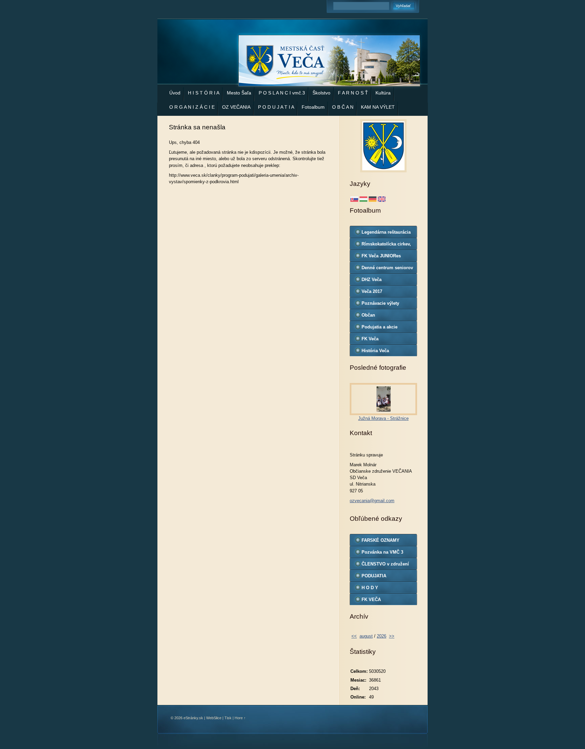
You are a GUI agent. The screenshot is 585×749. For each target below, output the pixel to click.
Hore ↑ (240, 718)
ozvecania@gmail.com (372, 500)
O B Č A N (342, 107)
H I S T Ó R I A (203, 92)
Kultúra (383, 92)
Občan (368, 315)
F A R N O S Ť (353, 92)
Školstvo (321, 92)
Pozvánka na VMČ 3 (382, 552)
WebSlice (213, 718)
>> (391, 636)
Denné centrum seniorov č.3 (387, 269)
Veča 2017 (372, 291)
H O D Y (370, 587)
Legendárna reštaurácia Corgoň (386, 234)
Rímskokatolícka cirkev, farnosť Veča (386, 245)
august (366, 636)
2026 (381, 636)
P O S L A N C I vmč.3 (282, 92)
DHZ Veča (372, 279)
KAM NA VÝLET (378, 107)
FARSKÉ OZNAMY (380, 540)
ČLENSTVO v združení (385, 563)
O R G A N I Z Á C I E (192, 107)
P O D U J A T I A (276, 107)
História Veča (375, 350)
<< (354, 636)
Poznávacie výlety (380, 303)
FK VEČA (371, 599)
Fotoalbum (313, 107)
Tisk (228, 718)
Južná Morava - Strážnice (383, 418)
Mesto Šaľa (239, 92)
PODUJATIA (374, 575)
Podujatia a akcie (379, 326)
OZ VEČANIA (236, 107)
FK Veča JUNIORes (381, 255)
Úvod (174, 92)
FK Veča (370, 338)
